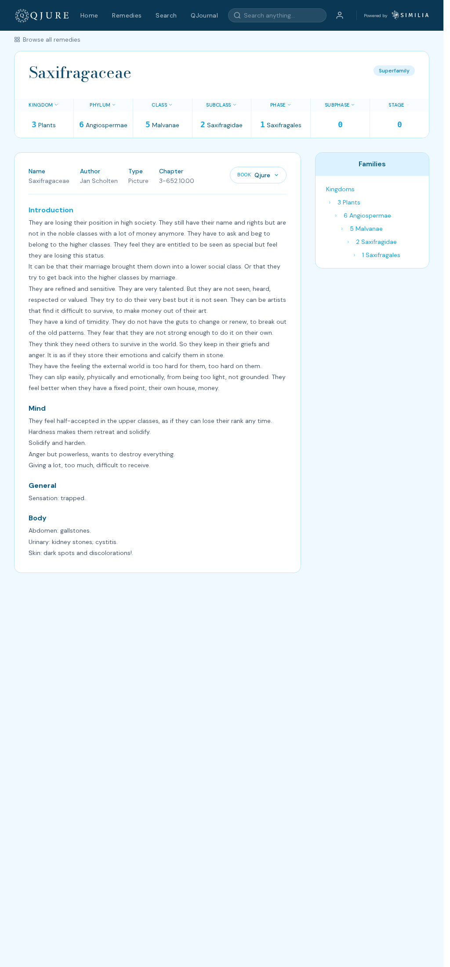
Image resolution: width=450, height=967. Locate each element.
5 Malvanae (366, 229)
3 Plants (349, 202)
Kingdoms (340, 189)
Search (166, 15)
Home (89, 15)
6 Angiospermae (367, 215)
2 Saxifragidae (376, 242)
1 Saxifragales (381, 255)
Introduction (51, 210)
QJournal (204, 15)
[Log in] (340, 15)
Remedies (127, 15)
